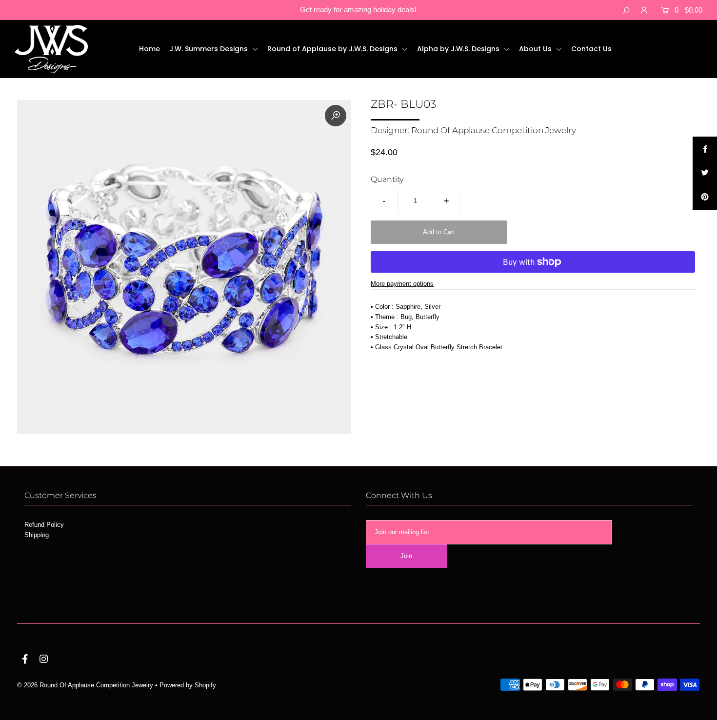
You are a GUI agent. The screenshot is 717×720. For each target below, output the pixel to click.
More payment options (402, 283)
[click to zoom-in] (335, 115)
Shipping (36, 535)
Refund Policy (44, 524)
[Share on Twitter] (705, 173)
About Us (536, 49)
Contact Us (591, 49)
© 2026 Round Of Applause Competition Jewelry (85, 685)
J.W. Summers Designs (209, 49)
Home (149, 49)
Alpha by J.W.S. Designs (459, 49)
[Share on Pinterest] (705, 197)
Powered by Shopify (187, 685)
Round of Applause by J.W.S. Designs (333, 49)
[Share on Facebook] (705, 149)
